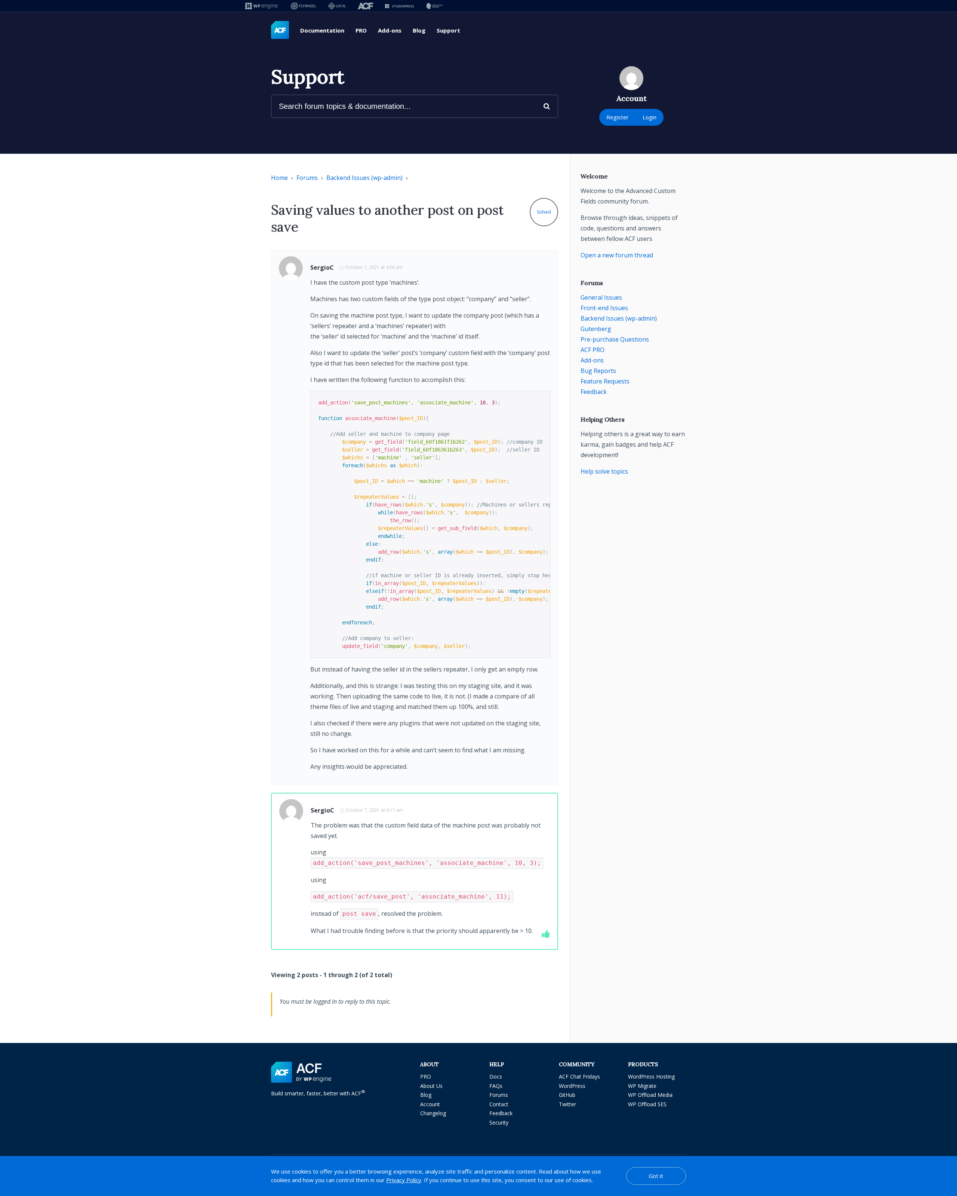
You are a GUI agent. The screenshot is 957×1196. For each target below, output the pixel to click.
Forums (307, 178)
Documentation (322, 30)
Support (448, 30)
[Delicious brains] (434, 6)
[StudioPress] (399, 6)
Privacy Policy (403, 1180)
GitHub (567, 1094)
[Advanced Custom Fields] (280, 30)
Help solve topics (604, 471)
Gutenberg (596, 329)
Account (430, 1104)
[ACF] (365, 6)
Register (617, 117)
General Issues (601, 297)
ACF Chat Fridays (579, 1076)
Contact (498, 1104)
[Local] (337, 6)
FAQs (495, 1085)
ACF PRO (592, 350)
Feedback (594, 392)
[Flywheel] (303, 6)
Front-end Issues (604, 308)
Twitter (567, 1104)
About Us (431, 1085)
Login (649, 117)
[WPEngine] (262, 6)
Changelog (433, 1113)
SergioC (322, 267)
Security (498, 1122)
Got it (656, 1176)
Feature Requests (605, 381)
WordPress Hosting (651, 1076)
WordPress (572, 1085)
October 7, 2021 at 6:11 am (374, 810)
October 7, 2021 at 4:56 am (374, 267)
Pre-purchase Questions (615, 339)
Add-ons (389, 30)
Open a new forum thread (617, 255)
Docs (495, 1076)
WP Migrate (642, 1085)
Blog (419, 30)
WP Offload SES (647, 1104)
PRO (361, 30)
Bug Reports (598, 371)
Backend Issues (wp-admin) (364, 178)
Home (279, 178)
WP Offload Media (650, 1094)
